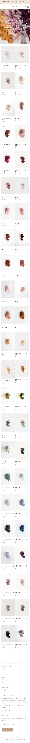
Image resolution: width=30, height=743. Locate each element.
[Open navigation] (2, 6)
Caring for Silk (5, 690)
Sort (14, 654)
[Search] (25, 6)
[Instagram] (5, 710)
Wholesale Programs (6, 666)
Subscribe (7, 729)
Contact (3, 680)
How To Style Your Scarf (7, 687)
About (3, 677)
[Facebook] (2, 710)
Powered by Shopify (20, 739)
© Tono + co (15, 737)
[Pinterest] (9, 710)
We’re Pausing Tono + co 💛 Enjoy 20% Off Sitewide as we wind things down (15, 2)
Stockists (4, 669)
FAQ (3, 682)
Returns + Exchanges (6, 685)
